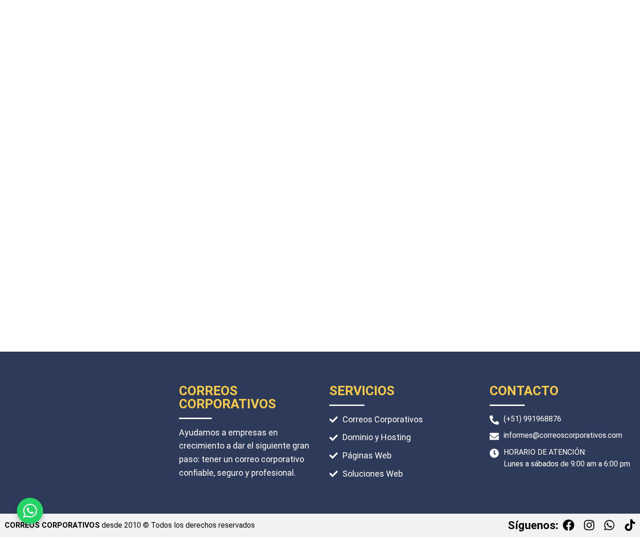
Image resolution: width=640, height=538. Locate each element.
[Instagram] (589, 525)
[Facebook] (568, 525)
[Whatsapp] (609, 525)
